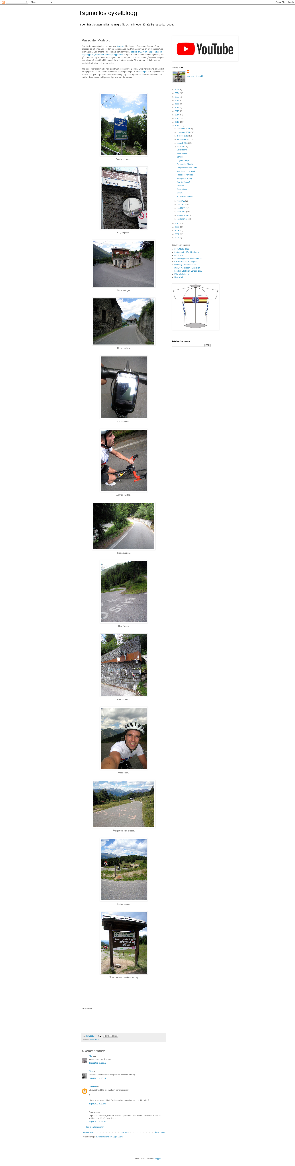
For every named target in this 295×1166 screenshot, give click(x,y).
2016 (177, 108)
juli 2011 (181, 147)
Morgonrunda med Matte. (187, 168)
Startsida (125, 1132)
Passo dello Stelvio (185, 164)
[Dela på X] (110, 1036)
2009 (177, 227)
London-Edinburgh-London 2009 (188, 271)
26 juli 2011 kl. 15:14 (97, 1078)
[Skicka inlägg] (100, 1036)
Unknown (93, 1086)
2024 (177, 93)
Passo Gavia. (182, 153)
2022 (177, 97)
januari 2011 (182, 219)
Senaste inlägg (89, 1132)
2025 (177, 90)
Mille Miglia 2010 (181, 274)
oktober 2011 (182, 136)
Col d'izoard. (182, 150)
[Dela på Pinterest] (116, 1036)
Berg (92, 1040)
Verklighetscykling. (184, 178)
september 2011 (184, 139)
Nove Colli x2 (180, 277)
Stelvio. (180, 193)
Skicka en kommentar (95, 1127)
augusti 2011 (182, 143)
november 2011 (184, 132)
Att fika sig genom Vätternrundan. (188, 258)
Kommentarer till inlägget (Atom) (109, 1137)
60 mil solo (178, 255)
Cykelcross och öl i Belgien (185, 262)
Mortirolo (120, 46)
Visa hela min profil (195, 76)
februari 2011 (183, 215)
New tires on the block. (186, 171)
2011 (177, 126)
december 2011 (184, 129)
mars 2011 (181, 212)
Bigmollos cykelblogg (108, 13)
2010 (177, 223)
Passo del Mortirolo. (185, 175)
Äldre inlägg (160, 1132)
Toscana (180, 186)
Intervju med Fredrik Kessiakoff (187, 268)
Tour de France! (183, 182)
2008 (177, 231)
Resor (96, 1040)
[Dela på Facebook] (113, 1036)
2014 (177, 115)
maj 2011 (181, 204)
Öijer (91, 1071)
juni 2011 (181, 201)
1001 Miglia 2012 (181, 249)
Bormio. (180, 157)
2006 (177, 238)
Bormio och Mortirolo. (186, 196)
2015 (177, 111)
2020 (177, 104)
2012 (177, 122)
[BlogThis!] (107, 1036)
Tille (90, 1056)
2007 (177, 234)
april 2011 (181, 208)
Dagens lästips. (183, 161)
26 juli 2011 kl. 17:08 (97, 1104)
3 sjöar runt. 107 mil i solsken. (186, 252)
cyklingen (142, 71)
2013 (177, 118)
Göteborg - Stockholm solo (185, 265)
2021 (177, 100)
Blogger (157, 1159)
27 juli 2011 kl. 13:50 (97, 1122)
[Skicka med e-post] (104, 1036)
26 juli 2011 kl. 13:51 (97, 1063)
